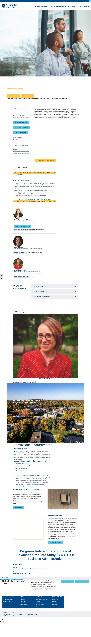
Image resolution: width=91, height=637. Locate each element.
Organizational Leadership (21, 573)
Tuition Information (20, 132)
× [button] (1, 625)
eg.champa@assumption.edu (28, 252)
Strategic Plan (39, 602)
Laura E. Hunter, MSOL (21, 220)
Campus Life (39, 596)
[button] (90, 1)
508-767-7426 (17, 252)
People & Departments (57, 596)
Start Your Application (13, 95)
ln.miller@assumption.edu (21, 276)
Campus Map (23, 601)
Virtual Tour (22, 599)
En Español (54, 604)
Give (86, 1)
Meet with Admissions (81, 581)
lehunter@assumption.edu (28, 229)
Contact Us (22, 596)
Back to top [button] (5, 577)
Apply (80, 1)
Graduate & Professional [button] (59, 6)
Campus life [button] (84, 6)
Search (3, 632)
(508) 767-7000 (8, 597)
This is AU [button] (64, 1)
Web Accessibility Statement (30, 614)
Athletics (38, 598)
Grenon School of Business (20, 145)
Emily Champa (19, 247)
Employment (55, 599)
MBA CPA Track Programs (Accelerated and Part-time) (30, 569)
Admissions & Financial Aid (26, 602)
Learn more (18, 507)
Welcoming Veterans (55, 542)
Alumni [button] (74, 6)
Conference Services (57, 602)
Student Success (40, 604)
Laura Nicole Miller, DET (22, 270)
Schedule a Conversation (23, 226)
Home (8, 98)
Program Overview (21, 168)
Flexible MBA (17, 564)
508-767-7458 (17, 229)
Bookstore (54, 601)
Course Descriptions (40, 291)
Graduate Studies (16, 98)
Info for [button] (70, 1)
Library (53, 598)
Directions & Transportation (26, 598)
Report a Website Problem (21, 614)
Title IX (37, 606)
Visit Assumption (18, 579)
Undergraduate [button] (41, 6)
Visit (75, 1)
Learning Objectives (40, 286)
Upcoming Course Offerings (43, 296)
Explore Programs (67, 581)
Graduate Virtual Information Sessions (46, 160)
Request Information (27, 95)
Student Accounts (24, 604)
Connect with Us (17, 427)
